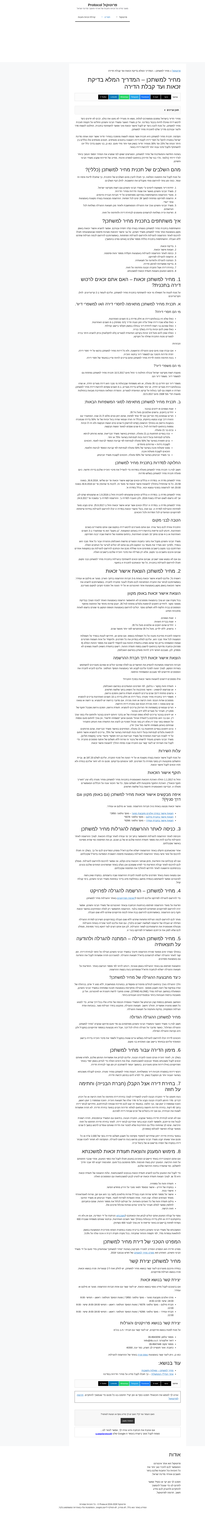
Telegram (134, 97)
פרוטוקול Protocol (102, 5)
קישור (166, 97)
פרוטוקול (123, 17)
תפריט (107, 17)
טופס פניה (143, 1354)
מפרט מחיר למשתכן (144, 1252)
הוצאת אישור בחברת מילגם (159, 817)
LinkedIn (113, 97)
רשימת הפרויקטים (126, 898)
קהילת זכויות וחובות (86, 17)
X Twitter (103, 97)
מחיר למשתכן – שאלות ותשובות (157, 1370)
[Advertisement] (102, 42)
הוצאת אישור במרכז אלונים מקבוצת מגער (152, 813)
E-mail (155, 97)
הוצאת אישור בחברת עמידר (159, 820)
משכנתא (120, 1215)
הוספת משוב (127, 1421)
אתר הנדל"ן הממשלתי (162, 1374)
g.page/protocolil (104, 1433)
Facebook (145, 97)
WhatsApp (124, 97)
